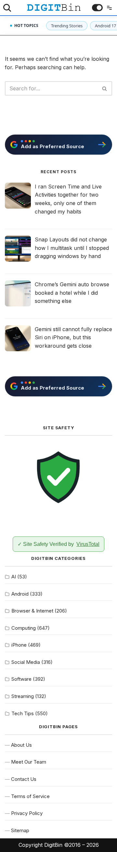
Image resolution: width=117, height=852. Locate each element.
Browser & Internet (32, 611)
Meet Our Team (28, 762)
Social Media (25, 662)
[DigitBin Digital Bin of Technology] (53, 7)
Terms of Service (30, 796)
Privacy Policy (27, 813)
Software (21, 679)
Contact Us (23, 779)
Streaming (22, 696)
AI (13, 577)
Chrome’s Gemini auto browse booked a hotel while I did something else (72, 292)
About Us (21, 745)
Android (20, 594)
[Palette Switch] (97, 7)
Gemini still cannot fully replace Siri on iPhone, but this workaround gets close (73, 337)
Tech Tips (22, 713)
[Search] (7, 8)
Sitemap (20, 830)
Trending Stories (67, 26)
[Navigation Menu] (108, 8)
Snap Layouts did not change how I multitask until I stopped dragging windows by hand (72, 247)
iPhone (19, 645)
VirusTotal (87, 544)
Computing (23, 628)
